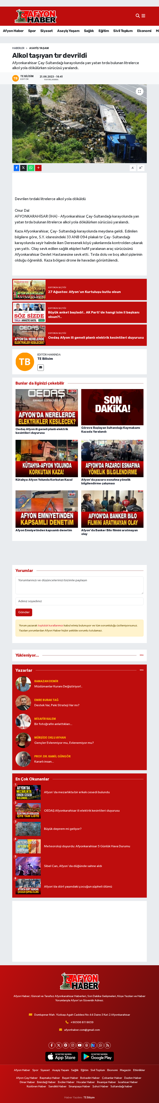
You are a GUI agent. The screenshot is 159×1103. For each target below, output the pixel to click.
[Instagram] (72, 1045)
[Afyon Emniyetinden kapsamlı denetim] (47, 509)
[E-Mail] (40, 367)
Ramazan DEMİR (46, 681)
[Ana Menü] (143, 16)
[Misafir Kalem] (23, 721)
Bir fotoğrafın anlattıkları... (53, 724)
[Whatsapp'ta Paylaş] (31, 168)
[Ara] (138, 16)
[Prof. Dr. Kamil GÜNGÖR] (23, 759)
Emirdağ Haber (46, 1082)
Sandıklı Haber (57, 1086)
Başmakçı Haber (50, 1077)
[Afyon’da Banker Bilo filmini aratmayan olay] (112, 509)
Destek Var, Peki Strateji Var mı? (57, 705)
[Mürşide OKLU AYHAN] (23, 740)
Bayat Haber (70, 1077)
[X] (58, 1045)
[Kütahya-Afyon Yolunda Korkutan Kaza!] (47, 458)
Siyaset (46, 31)
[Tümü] (141, 655)
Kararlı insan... (44, 761)
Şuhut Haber (100, 1086)
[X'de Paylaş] (23, 168)
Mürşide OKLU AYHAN (50, 737)
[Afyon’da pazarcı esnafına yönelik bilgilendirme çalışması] (112, 458)
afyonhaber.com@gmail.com (82, 1029)
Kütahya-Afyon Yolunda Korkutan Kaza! (44, 479)
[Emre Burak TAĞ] (23, 702)
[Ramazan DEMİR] (23, 683)
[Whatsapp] (100, 1045)
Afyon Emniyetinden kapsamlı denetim (44, 530)
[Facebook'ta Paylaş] (16, 168)
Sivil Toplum (122, 31)
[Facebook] (51, 1045)
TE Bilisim (45, 359)
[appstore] (61, 1057)
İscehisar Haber (128, 1082)
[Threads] (86, 1045)
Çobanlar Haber (112, 1077)
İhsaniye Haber (106, 1082)
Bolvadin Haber (90, 1077)
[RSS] (107, 1045)
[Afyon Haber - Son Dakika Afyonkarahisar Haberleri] (35, 16)
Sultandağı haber (121, 1086)
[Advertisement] (80, 931)
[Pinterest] (65, 1045)
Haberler (18, 48)
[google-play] (97, 1057)
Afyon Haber (13, 31)
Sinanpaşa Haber (79, 1086)
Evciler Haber (66, 1082)
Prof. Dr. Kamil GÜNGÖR (52, 756)
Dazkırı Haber (132, 1077)
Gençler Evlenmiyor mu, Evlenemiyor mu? (64, 743)
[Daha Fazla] (38, 168)
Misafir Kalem (45, 718)
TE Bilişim (89, 1097)
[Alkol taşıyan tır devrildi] (79, 123)
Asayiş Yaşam (68, 31)
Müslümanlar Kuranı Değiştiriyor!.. (58, 686)
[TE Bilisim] (25, 361)
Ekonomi (144, 31)
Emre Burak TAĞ (46, 700)
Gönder (24, 612)
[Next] (93, 1045)
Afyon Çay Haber (27, 1077)
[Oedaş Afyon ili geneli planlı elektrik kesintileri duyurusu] (47, 407)
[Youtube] (79, 1045)
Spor (32, 31)
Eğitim (104, 31)
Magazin (125, 1070)
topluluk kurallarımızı (51, 625)
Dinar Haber (27, 1082)
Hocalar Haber (86, 1082)
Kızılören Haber (36, 1086)
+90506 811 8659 (82, 1022)
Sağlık (89, 31)
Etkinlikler (139, 1070)
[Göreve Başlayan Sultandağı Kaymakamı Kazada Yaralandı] (112, 407)
